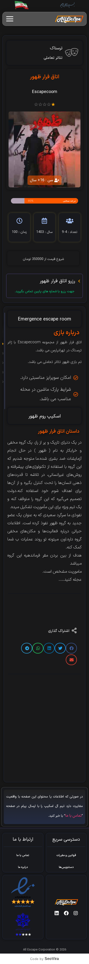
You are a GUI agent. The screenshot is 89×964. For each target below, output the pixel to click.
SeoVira (52, 959)
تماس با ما (73, 816)
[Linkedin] (56, 913)
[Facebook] (66, 913)
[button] (71, 648)
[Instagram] (75, 913)
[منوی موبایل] (10, 19)
